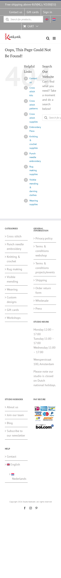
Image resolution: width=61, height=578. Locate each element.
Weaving (12, 289)
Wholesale (41, 300)
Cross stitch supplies (33, 118)
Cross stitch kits (32, 91)
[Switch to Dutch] (54, 19)
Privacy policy (43, 238)
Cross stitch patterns (33, 104)
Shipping (41, 280)
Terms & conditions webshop (42, 250)
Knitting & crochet (13, 259)
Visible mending (12, 279)
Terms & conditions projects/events (45, 267)
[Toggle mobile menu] (54, 38)
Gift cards (13, 310)
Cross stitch (14, 236)
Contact (11, 456)
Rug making (14, 269)
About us (12, 407)
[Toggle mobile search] (47, 38)
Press (38, 308)
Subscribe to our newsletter (16, 433)
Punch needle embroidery (35, 157)
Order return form (43, 290)
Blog (10, 423)
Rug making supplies (33, 170)
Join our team (15, 415)
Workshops (14, 318)
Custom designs (12, 299)
